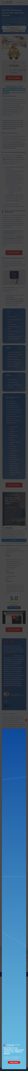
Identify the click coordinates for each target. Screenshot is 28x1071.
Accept (14, 540)
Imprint (23, 543)
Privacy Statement (17, 543)
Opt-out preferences (8, 543)
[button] (26, 528)
